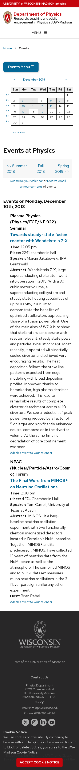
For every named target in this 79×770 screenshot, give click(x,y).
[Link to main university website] (40, 648)
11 (32, 106)
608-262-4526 (44, 713)
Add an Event (19, 132)
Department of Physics (38, 14)
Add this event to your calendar (31, 453)
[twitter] (25, 722)
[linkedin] (43, 722)
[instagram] (34, 722)
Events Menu (21, 67)
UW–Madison (28, 3)
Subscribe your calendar (26, 181)
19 (42, 111)
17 (23, 111)
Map (38, 702)
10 (23, 106)
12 (42, 106)
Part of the (39, 662)
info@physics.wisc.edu (44, 708)
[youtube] (51, 722)
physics (61, 3)
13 (51, 106)
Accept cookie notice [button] (39, 762)
